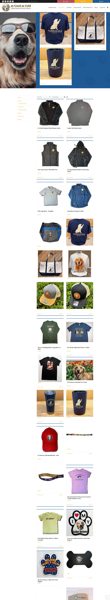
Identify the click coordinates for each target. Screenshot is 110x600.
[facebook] (3, 1)
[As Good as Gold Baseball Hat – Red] (50, 439)
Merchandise (20, 116)
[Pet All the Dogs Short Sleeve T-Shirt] (79, 332)
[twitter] (5, 1)
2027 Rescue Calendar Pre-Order (77, 382)
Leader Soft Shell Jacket (74, 128)
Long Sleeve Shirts (22, 103)
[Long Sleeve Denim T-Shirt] (79, 195)
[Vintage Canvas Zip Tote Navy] (90, 28)
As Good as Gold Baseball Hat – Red (48, 455)
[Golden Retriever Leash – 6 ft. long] (50, 476)
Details (104, 48)
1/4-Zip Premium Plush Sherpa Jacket (49, 128)
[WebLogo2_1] (16, 3)
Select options (41, 136)
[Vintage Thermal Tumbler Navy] (50, 403)
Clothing (19, 101)
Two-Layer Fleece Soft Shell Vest (47, 169)
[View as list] (67, 97)
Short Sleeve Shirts (22, 109)
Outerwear (20, 106)
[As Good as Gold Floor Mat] (79, 559)
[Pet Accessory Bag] (50, 232)
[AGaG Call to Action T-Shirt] (79, 263)
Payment (20, 119)
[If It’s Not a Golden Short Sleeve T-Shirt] (50, 368)
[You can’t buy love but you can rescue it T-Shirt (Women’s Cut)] (79, 481)
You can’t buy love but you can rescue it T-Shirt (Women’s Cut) (79, 497)
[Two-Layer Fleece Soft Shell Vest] (50, 154)
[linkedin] (13, 1)
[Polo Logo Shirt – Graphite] (50, 195)
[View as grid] (64, 97)
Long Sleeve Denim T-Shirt (75, 211)
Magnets (19, 113)
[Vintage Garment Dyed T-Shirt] (56, 28)
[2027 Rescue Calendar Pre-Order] (79, 370)
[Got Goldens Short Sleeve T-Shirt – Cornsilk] (50, 522)
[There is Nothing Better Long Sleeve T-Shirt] (50, 332)
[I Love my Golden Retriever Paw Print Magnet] (79, 522)
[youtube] (10, 1)
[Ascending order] (50, 97)
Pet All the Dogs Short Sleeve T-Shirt (78, 347)
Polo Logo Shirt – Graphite (45, 211)
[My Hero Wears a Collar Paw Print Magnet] (50, 564)
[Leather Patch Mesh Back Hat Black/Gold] (79, 295)
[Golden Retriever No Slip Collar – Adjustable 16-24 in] (79, 434)
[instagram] (8, 1)
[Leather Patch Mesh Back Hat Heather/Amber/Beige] (50, 295)
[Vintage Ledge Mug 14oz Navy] (56, 63)
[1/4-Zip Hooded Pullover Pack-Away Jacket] (79, 154)
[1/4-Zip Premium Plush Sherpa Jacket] (50, 112)
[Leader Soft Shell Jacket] (79, 112)
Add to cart (78, 48)
